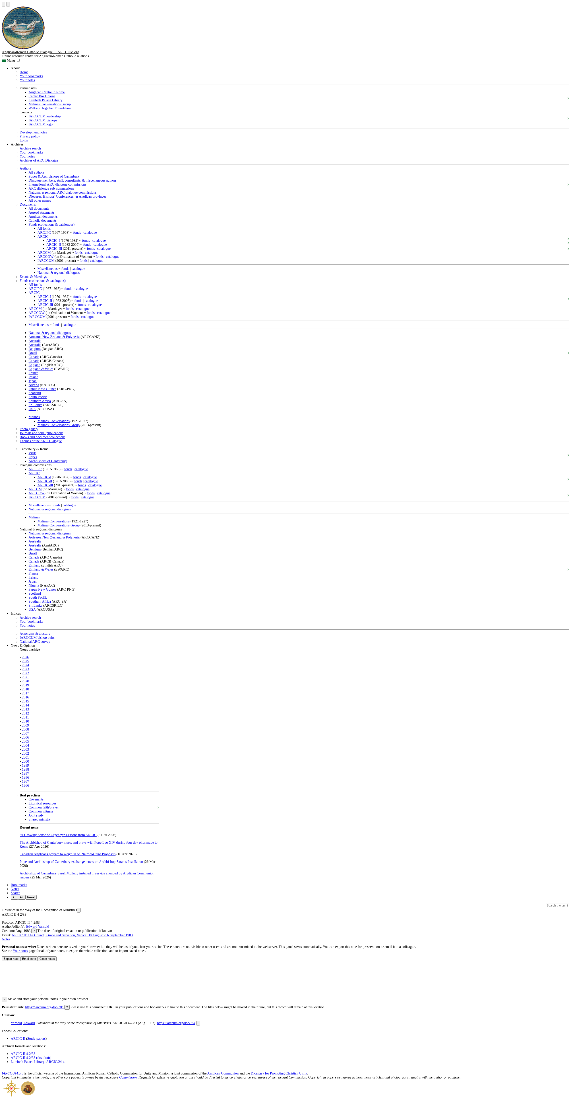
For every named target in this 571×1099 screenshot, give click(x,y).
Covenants (36, 799)
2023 (25, 669)
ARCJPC (44, 232)
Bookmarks (19, 885)
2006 (25, 737)
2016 (25, 697)
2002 (25, 753)
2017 (25, 693)
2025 (25, 661)
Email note (29, 958)
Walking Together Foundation (50, 108)
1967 (25, 781)
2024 (25, 665)
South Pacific (38, 397)
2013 (25, 709)
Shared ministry (40, 819)
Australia (35, 341)
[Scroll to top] (3, 4)
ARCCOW (45, 256)
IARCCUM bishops (43, 120)
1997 (25, 773)
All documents (39, 208)
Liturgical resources (42, 803)
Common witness (41, 811)
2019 (25, 685)
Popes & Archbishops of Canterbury (54, 176)
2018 (25, 689)
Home (24, 72)
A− (14, 897)
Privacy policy (30, 136)
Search (15, 893)
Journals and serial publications (41, 433)
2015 (25, 701)
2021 (25, 677)
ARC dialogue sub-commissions (51, 188)
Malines (34, 417)
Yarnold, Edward (23, 1023)
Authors (25, 168)
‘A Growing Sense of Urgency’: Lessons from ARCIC (58, 835)
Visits (32, 453)
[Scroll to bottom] (8, 4)
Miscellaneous (47, 268)
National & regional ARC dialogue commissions (63, 192)
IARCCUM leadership (45, 116)
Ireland (33, 377)
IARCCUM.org (12, 1073)
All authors (36, 172)
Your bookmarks (31, 76)
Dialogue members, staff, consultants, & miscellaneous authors (72, 180)
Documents (28, 204)
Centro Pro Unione (42, 96)
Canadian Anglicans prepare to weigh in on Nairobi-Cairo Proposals (68, 854)
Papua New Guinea (42, 389)
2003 (25, 749)
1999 (25, 765)
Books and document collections (42, 437)
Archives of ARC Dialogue (39, 160)
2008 (25, 729)
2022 (25, 673)
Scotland (35, 393)
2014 (25, 705)
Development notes (33, 132)
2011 (25, 717)
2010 (25, 721)
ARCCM (44, 252)
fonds (77, 232)
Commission (128, 1077)
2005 (25, 741)
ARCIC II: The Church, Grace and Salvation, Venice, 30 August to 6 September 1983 (72, 935)
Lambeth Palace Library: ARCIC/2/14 (37, 1062)
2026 (25, 657)
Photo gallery (29, 429)
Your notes (27, 80)
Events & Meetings (33, 276)
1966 (25, 785)
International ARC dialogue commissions (57, 184)
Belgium (35, 349)
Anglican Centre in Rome (47, 92)
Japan (33, 381)
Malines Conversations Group (50, 104)
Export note (11, 958)
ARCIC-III (54, 248)
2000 (25, 761)
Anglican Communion (223, 1073)
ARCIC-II (53, 244)
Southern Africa (40, 401)
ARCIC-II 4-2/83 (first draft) (31, 1058)
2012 (25, 713)
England (34, 365)
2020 (25, 681)
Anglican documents (43, 216)
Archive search (30, 148)
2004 (25, 745)
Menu (10, 60)
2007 (25, 733)
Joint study (36, 815)
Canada (34, 357)
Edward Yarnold (37, 926)
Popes (33, 457)
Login (24, 140)
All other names (40, 200)
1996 (25, 777)
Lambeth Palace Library (45, 100)
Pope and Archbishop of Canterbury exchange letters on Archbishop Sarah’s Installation (81, 862)
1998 (25, 769)
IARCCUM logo (41, 124)
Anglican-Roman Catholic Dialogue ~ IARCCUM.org (40, 52)
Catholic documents (42, 220)
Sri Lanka (35, 405)
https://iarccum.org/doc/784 (44, 1007)
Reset (31, 897)
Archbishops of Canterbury (48, 461)
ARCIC (43, 236)
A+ (22, 897)
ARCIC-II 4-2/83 (23, 1054)
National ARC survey (35, 641)
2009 (25, 725)
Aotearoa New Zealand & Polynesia (54, 337)
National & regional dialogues (58, 272)
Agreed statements (41, 212)
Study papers (36, 1038)
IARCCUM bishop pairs (37, 637)
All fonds (44, 228)
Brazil (33, 353)
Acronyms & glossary (35, 633)
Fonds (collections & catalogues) (51, 224)
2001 (25, 757)
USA (32, 409)
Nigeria (34, 385)
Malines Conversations (53, 421)
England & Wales (41, 369)
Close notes (47, 958)
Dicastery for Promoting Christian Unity (279, 1073)
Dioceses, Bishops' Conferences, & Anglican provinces (67, 196)
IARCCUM (45, 260)
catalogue (90, 232)
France (33, 373)
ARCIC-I (53, 240)
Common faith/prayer (44, 807)
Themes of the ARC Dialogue (41, 441)
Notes (15, 889)
